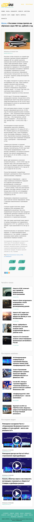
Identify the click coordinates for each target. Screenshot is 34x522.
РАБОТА (18, 15)
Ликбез (3, 11)
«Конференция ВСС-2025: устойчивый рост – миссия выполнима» (21, 396)
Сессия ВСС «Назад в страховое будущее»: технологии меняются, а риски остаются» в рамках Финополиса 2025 (22, 386)
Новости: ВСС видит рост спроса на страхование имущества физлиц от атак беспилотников (22, 316)
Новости (20, 11)
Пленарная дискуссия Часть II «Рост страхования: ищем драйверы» (15, 454)
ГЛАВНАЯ (12, 513)
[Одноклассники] (9, 273)
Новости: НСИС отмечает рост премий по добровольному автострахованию (21, 291)
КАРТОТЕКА (27, 11)
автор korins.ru (8, 53)
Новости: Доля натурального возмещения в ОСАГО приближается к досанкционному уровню (22, 303)
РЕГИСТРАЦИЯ (29, 4)
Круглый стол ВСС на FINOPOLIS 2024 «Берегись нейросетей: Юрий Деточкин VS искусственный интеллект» (22, 410)
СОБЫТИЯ (3, 15)
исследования (7, 256)
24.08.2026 (15, 297)
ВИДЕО (13, 15)
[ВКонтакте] (5, 273)
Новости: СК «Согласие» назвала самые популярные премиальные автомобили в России (22, 340)
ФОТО (8, 15)
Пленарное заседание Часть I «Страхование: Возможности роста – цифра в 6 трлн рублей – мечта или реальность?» (16, 427)
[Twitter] (7, 273)
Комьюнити (14, 11)
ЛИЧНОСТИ (4, 18)
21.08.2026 (15, 309)
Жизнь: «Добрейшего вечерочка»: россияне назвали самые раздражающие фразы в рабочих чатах (21, 329)
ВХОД (22, 4)
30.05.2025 (15, 400)
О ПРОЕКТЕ (5, 513)
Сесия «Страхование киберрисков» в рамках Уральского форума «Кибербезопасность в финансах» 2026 (21, 374)
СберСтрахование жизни (13, 255)
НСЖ (21, 255)
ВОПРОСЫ (23, 15)
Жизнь (8, 11)
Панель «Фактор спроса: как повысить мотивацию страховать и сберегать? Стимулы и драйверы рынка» (16, 481)
